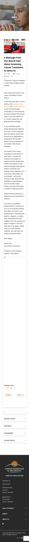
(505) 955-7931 (6, 484)
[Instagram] (22, 537)
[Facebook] (20, 537)
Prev (9, 395)
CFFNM (11, 76)
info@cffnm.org (6, 480)
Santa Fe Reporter (18, 106)
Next (20, 395)
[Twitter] (17, 537)
